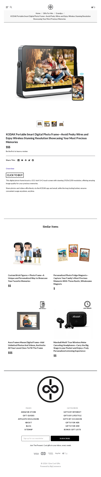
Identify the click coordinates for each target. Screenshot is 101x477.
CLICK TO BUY (15, 175)
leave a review (22, 151)
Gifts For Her (72, 423)
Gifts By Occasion (72, 419)
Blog (28, 426)
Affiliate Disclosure (28, 419)
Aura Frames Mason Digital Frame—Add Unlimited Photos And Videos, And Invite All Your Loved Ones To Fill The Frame (27, 345)
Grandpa (59, 13)
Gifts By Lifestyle (73, 416)
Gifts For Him (48, 13)
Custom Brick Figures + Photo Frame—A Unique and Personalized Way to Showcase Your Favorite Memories (27, 278)
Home (38, 13)
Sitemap (28, 429)
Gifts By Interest (72, 412)
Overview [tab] (10, 168)
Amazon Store (28, 412)
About (28, 423)
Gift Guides (28, 416)
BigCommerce (55, 466)
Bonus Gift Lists (72, 429)
